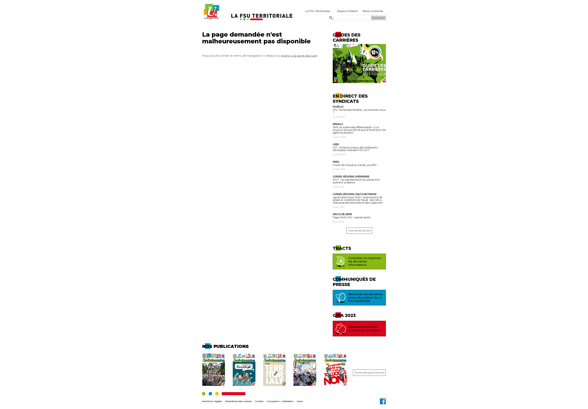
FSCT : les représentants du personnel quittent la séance (356, 181)
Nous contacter (373, 11)
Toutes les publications (369, 372)
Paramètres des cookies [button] (238, 401)
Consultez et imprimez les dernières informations (364, 261)
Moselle (338, 106)
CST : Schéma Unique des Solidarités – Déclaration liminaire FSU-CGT (356, 149)
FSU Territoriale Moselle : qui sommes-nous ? (359, 111)
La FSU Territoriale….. (318, 11)
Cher (336, 144)
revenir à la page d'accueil (299, 55)
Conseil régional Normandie (351, 176)
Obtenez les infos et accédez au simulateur (364, 328)
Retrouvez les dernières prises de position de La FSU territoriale (365, 298)
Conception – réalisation (280, 401)
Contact (259, 401)
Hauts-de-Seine (342, 214)
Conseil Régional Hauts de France (355, 194)
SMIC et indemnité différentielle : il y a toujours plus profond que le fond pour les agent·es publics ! (359, 130)
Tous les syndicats (359, 230)
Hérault (338, 124)
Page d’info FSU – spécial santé (351, 217)
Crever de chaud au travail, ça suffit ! (355, 165)
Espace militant (347, 11)
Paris (336, 161)
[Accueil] (211, 11)
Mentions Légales (212, 401)
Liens (300, 401)
